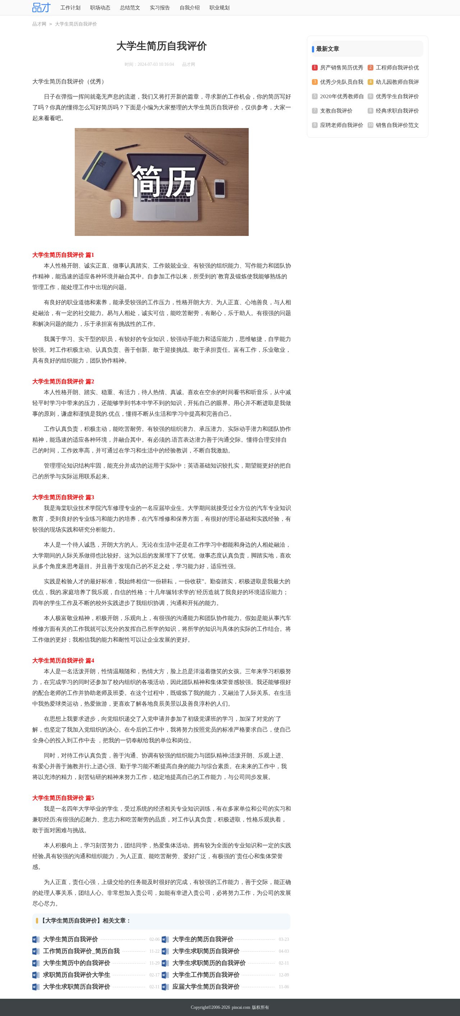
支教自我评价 (336, 111)
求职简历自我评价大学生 (76, 974)
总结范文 (130, 7)
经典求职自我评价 (397, 111)
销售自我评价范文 (397, 125)
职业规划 (220, 7)
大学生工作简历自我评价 (206, 974)
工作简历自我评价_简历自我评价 (81, 951)
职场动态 (100, 7)
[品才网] (41, 8)
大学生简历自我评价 (70, 939)
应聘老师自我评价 (341, 125)
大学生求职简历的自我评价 (209, 963)
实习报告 (160, 7)
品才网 (39, 24)
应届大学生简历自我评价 (206, 986)
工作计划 (70, 7)
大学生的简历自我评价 (203, 939)
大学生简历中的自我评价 (76, 963)
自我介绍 (190, 7)
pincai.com (241, 1007)
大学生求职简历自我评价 (206, 951)
